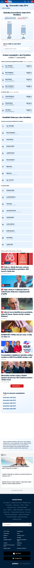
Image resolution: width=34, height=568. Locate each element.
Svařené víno (6, 512)
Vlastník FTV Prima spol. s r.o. (9, 545)
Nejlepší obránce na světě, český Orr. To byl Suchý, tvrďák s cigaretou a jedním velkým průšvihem (16, 482)
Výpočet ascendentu (24, 514)
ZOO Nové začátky (22, 507)
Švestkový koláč (17, 519)
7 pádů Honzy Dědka (18, 509)
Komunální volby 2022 (9, 397)
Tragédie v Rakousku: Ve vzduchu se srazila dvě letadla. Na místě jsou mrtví (17, 475)
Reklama (6, 535)
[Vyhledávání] (25, 2)
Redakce (19, 545)
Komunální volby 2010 (9, 406)
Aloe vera (28, 512)
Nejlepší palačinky (23, 517)
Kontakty (19, 537)
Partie (22, 505)
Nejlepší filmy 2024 (16, 502)
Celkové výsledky (6, 8)
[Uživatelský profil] (28, 2)
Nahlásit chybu (7, 548)
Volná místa (6, 533)
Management (20, 531)
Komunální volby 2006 (9, 408)
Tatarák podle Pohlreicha (17, 512)
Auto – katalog (7, 509)
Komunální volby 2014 (9, 403)
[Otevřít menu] (2, 2)
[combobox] (16, 48)
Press (18, 533)
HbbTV (5, 537)
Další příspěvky (16, 386)
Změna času (16, 505)
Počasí (27, 505)
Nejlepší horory (27, 502)
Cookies (5, 543)
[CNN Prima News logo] (8, 1)
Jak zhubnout (6, 502)
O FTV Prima (6, 531)
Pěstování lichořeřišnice (11, 514)
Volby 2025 (27, 509)
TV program (9, 505)
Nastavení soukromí (21, 548)
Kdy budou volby (11, 507)
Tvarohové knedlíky (12, 517)
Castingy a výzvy (20, 535)
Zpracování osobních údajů (21, 540)
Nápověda (19, 543)
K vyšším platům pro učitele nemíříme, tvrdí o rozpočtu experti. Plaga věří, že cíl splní (15, 467)
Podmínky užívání (7, 539)
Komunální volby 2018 (9, 400)
